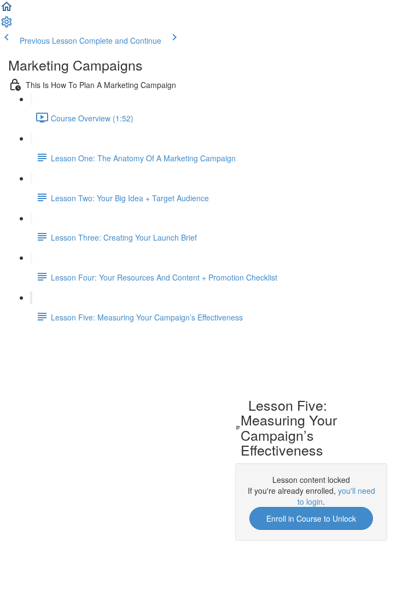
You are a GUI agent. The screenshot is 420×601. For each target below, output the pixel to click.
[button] (6, 9)
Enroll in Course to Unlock (311, 518)
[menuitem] (6, 25)
